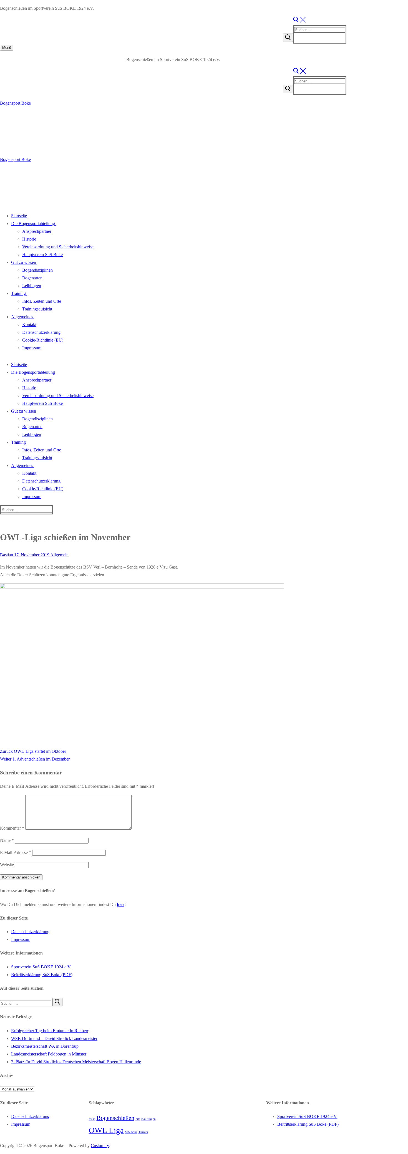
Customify (100, 1145)
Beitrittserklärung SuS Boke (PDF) (41, 974)
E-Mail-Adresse (15, 852)
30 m (92, 1118)
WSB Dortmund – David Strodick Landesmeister (54, 1038)
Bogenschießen (115, 1118)
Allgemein (59, 554)
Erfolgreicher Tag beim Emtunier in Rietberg (50, 1030)
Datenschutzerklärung (30, 931)
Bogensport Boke (15, 103)
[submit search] (288, 38)
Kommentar (12, 828)
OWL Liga (106, 1130)
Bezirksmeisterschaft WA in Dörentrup (45, 1046)
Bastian (6, 554)
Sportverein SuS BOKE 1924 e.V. (41, 966)
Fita (137, 1118)
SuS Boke (131, 1131)
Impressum (20, 939)
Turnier (143, 1131)
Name (7, 840)
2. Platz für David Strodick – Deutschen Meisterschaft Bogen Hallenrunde (76, 1061)
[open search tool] (299, 21)
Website (7, 864)
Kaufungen (148, 1118)
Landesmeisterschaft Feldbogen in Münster (48, 1054)
